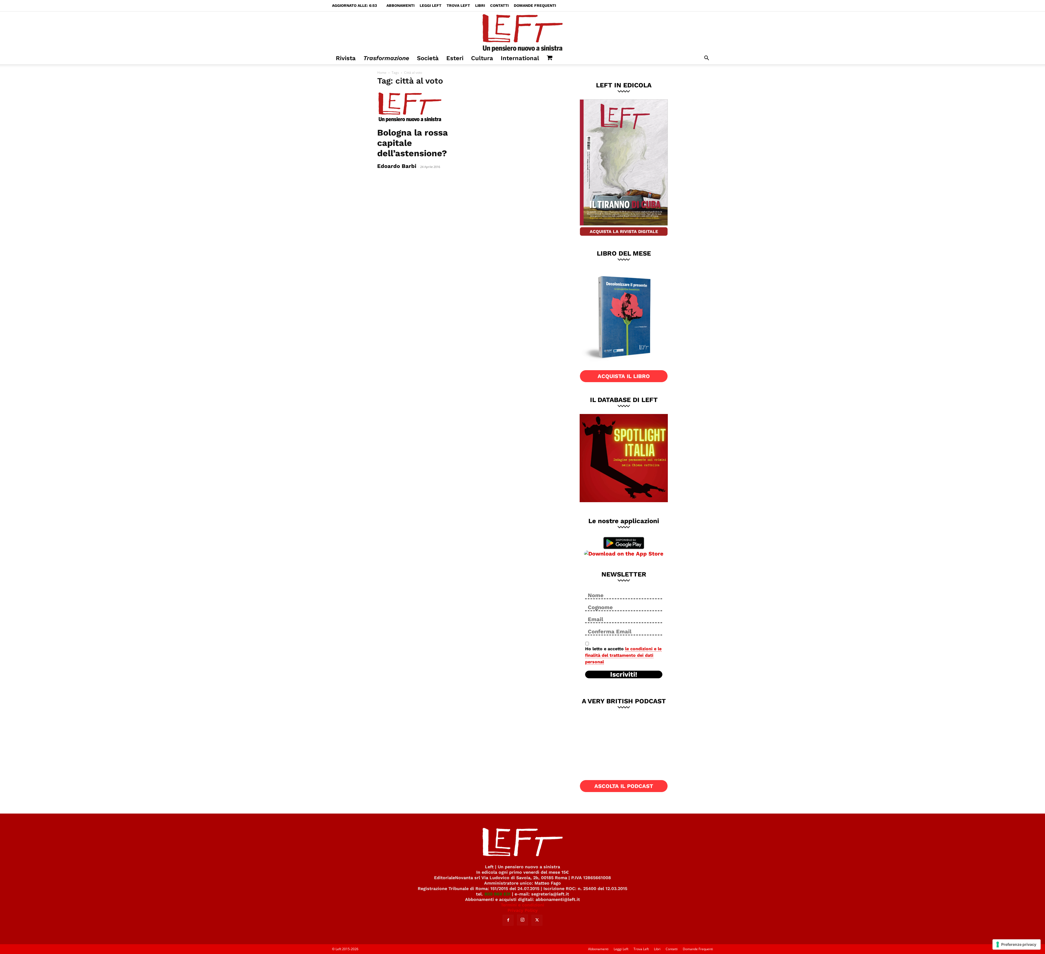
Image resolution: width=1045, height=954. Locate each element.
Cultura (482, 58)
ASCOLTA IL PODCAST (623, 786)
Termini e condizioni (522, 904)
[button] (706, 58)
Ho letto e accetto (623, 655)
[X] (536, 920)
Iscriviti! (623, 674)
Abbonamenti (400, 5)
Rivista (346, 58)
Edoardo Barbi (396, 166)
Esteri (454, 58)
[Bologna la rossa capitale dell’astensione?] (421, 107)
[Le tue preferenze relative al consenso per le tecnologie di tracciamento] (1016, 944)
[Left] (522, 31)
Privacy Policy (523, 910)
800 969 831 (497, 894)
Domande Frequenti (535, 5)
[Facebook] (508, 920)
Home (381, 72)
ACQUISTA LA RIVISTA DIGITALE (624, 231)
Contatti (499, 5)
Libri (480, 5)
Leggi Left (430, 5)
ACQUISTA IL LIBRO (624, 376)
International (520, 58)
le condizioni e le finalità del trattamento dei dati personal (623, 655)
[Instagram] (522, 920)
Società (428, 58)
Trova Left (458, 5)
